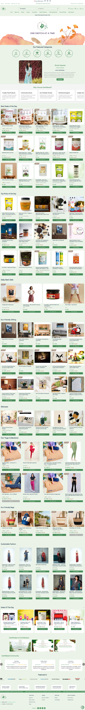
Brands (56, 697)
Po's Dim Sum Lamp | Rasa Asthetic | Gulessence (41, 367)
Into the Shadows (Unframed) (25, 366)
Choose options (9, 132)
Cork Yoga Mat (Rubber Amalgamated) (52, 494)
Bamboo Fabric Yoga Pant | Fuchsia (30, 494)
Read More (60, 79)
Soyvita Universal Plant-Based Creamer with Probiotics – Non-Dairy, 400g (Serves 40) (42, 268)
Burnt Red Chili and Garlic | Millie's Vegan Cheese (24, 241)
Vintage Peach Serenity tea (7, 304)
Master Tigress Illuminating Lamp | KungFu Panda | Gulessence (74, 367)
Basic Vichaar (7, 3)
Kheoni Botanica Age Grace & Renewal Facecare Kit (25, 428)
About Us (2, 3)
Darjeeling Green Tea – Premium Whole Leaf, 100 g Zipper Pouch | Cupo (42, 154)
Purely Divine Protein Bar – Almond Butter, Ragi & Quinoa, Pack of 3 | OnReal (25, 127)
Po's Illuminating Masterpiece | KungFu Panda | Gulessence (59, 367)
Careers (43, 699)
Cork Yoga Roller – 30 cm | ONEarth (9, 494)
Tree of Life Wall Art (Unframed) (42, 393)
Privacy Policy (70, 697)
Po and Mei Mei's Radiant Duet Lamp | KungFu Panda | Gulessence (75, 340)
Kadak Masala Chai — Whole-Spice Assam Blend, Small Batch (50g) (25, 154)
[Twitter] (40, 708)
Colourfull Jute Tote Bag (7, 528)
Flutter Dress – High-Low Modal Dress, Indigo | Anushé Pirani (8, 565)
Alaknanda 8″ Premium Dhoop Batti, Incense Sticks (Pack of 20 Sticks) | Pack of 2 (76, 214)
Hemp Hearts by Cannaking (7, 179)
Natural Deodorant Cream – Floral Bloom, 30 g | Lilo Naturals (76, 241)
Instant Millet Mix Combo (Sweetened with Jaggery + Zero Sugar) (75, 127)
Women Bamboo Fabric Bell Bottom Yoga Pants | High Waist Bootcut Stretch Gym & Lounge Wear (74, 495)
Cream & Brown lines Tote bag (42, 528)
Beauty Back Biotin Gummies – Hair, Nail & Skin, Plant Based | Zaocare (75, 268)
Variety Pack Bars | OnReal (7, 125)
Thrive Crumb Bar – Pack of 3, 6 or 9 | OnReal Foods (42, 126)
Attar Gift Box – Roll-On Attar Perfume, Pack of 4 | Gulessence (59, 623)
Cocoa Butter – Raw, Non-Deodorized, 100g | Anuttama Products (42, 181)
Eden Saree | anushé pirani (41, 564)
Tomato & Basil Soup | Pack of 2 (25, 267)
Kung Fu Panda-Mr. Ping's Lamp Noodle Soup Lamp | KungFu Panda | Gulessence (8, 394)
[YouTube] (45, 708)
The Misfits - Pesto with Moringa (8, 267)
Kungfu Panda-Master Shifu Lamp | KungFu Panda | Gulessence (24, 394)
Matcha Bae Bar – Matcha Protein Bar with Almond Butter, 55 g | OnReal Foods (59, 127)
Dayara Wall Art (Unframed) (58, 240)
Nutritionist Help (32, 701)
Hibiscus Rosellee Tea (73, 152)
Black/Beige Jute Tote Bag (74, 528)
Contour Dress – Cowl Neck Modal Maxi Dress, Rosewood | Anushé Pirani (75, 566)
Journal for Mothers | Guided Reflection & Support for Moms (75, 394)
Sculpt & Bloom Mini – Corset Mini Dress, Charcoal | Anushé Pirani (25, 593)
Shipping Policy (70, 699)
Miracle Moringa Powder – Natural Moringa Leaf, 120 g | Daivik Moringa (75, 181)
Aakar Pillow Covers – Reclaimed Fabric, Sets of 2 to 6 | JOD (42, 214)
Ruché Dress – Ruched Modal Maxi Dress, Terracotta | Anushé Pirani (42, 593)
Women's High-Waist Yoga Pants (29, 462)
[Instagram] (42, 708)
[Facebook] (38, 708)
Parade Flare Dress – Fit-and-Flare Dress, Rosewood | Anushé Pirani (8, 593)
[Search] (58, 8)
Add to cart (9, 159)
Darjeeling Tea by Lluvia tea (7, 152)
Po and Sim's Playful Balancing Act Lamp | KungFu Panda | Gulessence (8, 367)
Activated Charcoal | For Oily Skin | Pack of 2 (58, 214)
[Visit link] (13, 679)
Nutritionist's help (14, 3)
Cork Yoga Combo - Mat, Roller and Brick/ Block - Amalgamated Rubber (52, 463)
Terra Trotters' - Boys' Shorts (71, 304)
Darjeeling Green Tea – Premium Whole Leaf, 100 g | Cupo (25, 180)
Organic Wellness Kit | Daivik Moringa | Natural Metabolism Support (76, 623)
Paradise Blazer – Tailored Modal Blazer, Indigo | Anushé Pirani (59, 592)
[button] (83, 664)
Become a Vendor (45, 697)
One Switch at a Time (11, 702)
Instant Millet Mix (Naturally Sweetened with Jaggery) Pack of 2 (59, 181)
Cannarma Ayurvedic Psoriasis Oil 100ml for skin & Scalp (42, 428)
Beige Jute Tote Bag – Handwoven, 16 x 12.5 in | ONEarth (58, 529)
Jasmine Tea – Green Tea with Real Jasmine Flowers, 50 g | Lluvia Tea (59, 154)
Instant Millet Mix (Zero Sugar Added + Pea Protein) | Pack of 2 (8, 214)
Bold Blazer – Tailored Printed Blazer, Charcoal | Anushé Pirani (75, 592)
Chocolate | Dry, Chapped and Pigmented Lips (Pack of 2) (42, 241)
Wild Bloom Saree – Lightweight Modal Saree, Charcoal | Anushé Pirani (59, 566)
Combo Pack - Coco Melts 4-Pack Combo (41, 623)
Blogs (19, 3)
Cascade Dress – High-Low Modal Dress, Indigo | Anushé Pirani (25, 566)
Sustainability (57, 699)
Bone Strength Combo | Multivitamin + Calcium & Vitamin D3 (58, 268)
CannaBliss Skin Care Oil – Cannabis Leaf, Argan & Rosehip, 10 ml (59, 428)
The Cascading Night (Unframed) (57, 340)
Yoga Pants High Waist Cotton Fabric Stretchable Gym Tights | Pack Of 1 (72, 463)
